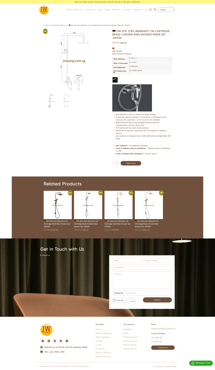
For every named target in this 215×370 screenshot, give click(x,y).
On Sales (127, 10)
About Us (77, 10)
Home (69, 10)
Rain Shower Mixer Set (59, 25)
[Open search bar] (147, 10)
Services (89, 10)
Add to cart (131, 163)
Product (115, 10)
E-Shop (107, 10)
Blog (100, 10)
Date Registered (119, 67)
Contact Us (137, 10)
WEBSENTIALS (168, 367)
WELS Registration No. (119, 71)
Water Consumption (120, 63)
